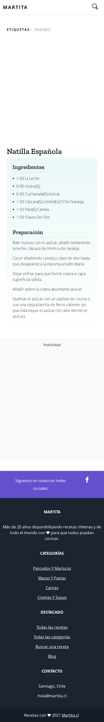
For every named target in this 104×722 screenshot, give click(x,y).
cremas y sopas (52, 597)
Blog (52, 656)
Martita (15, 7)
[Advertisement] (52, 91)
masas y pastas (52, 578)
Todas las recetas (52, 627)
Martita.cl (70, 715)
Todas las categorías (52, 637)
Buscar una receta (52, 646)
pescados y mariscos (52, 568)
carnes (52, 587)
